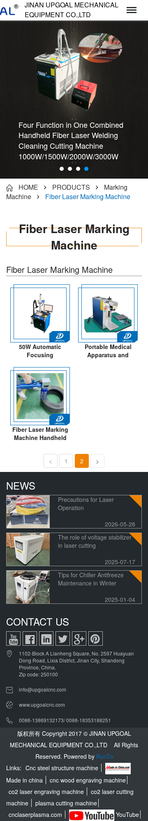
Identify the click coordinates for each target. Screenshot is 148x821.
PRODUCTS (71, 187)
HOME (28, 187)
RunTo (104, 756)
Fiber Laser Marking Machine (87, 196)
